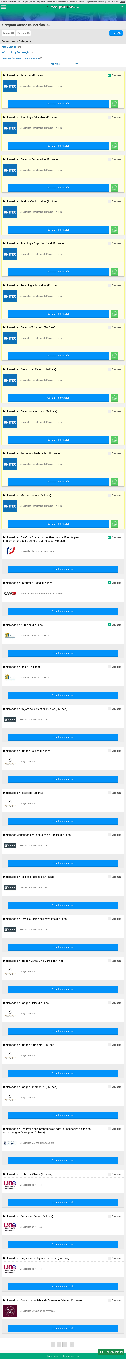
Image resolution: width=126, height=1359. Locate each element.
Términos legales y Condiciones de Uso (63, 1356)
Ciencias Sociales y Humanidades (20, 58)
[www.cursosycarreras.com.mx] (63, 7)
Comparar (116, 75)
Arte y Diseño (9, 46)
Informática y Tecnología (16, 52)
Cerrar (122, 2)
